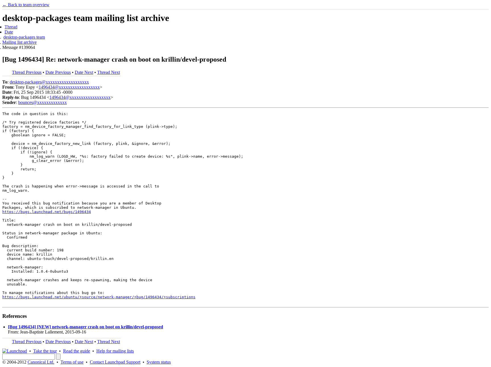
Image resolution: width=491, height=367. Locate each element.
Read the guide (76, 351)
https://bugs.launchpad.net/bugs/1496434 (46, 212)
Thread (11, 26)
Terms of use (72, 362)
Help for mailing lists (115, 351)
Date (9, 32)
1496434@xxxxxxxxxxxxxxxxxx (69, 87)
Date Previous (58, 72)
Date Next (84, 72)
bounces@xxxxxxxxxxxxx (42, 102)
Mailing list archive (19, 42)
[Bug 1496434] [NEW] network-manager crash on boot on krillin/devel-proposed (85, 326)
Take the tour (45, 351)
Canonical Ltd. (41, 362)
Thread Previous (26, 72)
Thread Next (108, 72)
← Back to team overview (25, 4)
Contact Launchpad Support (115, 362)
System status (159, 362)
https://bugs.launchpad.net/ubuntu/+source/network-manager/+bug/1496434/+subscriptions (98, 297)
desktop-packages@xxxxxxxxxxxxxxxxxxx (49, 82)
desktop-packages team (24, 37)
